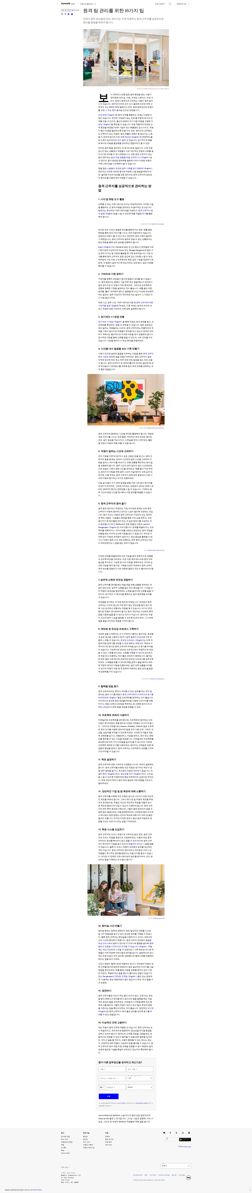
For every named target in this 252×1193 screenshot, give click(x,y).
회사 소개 (64, 1139)
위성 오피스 (103, 943)
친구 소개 (86, 1142)
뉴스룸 (63, 1147)
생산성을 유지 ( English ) (131, 774)
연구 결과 (121, 140)
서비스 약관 (120, 1103)
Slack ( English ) (105, 247)
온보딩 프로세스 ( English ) (132, 640)
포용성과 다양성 (66, 1142)
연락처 (107, 1136)
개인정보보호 (137, 1175)
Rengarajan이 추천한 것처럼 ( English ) (119, 976)
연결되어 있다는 (135, 844)
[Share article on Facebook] (65, 14)
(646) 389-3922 (68, 1173)
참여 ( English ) (109, 774)
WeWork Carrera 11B (158, 918)
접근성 (174, 1175)
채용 (62, 1145)
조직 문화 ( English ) (107, 115)
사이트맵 (181, 1175)
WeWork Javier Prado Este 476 (156, 550)
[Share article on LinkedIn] (69, 14)
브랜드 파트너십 (88, 1147)
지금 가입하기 (160, 4)
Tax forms (108, 1145)
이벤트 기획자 (88, 1145)
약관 (145, 1175)
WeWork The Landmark (158, 224)
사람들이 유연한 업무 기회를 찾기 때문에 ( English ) (129, 168)
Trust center (65, 1153)
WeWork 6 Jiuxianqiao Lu (157, 679)
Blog (62, 1150)
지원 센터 (108, 1142)
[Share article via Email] (72, 14)
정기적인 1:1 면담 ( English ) (110, 322)
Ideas (73, 4)
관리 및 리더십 (66, 10)
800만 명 (113, 107)
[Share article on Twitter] (62, 14)
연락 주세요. (38, 1190)
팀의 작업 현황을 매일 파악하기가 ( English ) (130, 157)
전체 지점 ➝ (65, 1167)
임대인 (85, 1139)
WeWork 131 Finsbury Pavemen (155, 428)
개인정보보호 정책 (141, 1103)
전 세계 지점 (65, 1136)
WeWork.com (182, 4)
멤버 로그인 (109, 1139)
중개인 (85, 1136)
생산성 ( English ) (132, 137)
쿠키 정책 (152, 1175)
